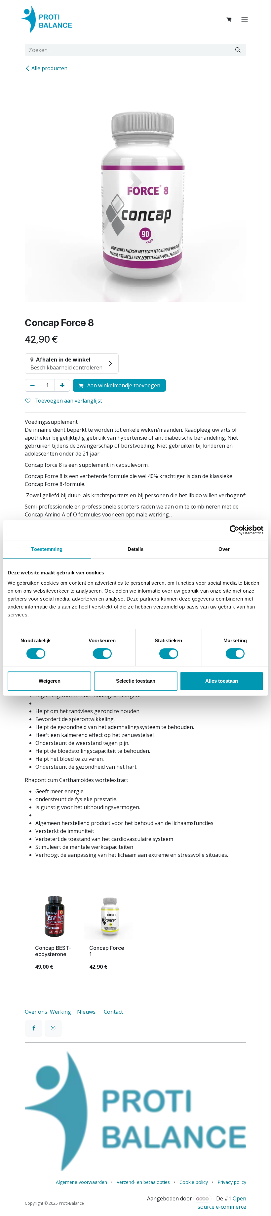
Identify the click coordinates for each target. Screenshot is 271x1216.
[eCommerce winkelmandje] (228, 19)
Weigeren (49, 681)
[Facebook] (34, 1028)
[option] (135, 933)
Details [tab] (136, 549)
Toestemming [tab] (46, 549)
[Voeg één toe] (62, 385)
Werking (60, 1011)
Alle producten (49, 68)
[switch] (102, 653)
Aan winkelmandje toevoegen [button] (123, 385)
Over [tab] (224, 549)
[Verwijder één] (32, 385)
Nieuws (86, 1011)
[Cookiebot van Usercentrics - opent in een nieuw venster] (234, 530)
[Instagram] (53, 1028)
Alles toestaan (221, 681)
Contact (113, 1011)
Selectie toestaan (135, 681)
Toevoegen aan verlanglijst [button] (67, 400)
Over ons (36, 1011)
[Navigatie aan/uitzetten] (244, 19)
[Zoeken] (238, 50)
